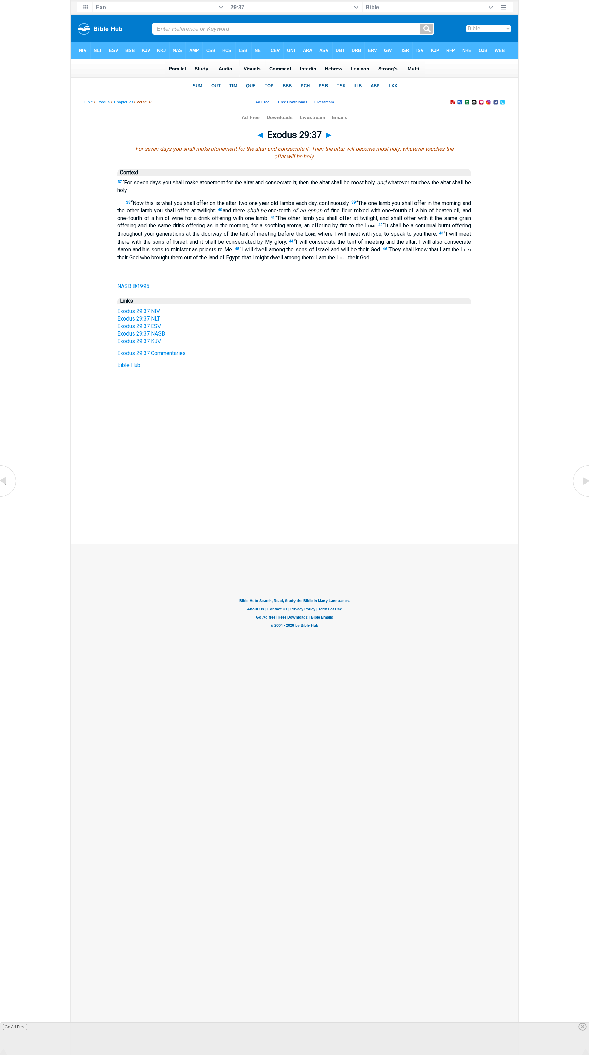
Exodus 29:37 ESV (139, 326)
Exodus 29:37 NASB (141, 333)
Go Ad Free (15, 1027)
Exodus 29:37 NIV (138, 311)
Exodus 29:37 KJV (139, 341)
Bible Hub (128, 365)
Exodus (103, 102)
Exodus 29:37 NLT (138, 318)
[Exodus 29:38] (580, 496)
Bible (88, 102)
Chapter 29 (123, 102)
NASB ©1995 (133, 286)
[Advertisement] (294, 502)
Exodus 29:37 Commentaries (151, 353)
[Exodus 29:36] (8, 496)
